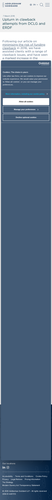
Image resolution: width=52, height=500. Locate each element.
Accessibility (7, 476)
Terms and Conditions (24, 476)
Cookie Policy (41, 476)
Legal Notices (16, 479)
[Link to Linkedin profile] (3, 468)
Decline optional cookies (26, 117)
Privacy (5, 479)
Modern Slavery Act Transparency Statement (21, 485)
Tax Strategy (7, 482)
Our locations (8, 463)
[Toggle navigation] (47, 5)
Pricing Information (32, 479)
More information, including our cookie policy (25, 94)
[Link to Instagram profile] (7, 468)
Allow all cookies (26, 101)
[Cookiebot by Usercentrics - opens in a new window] (38, 63)
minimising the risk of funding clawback (23, 46)
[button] (41, 5)
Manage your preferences (24, 109)
